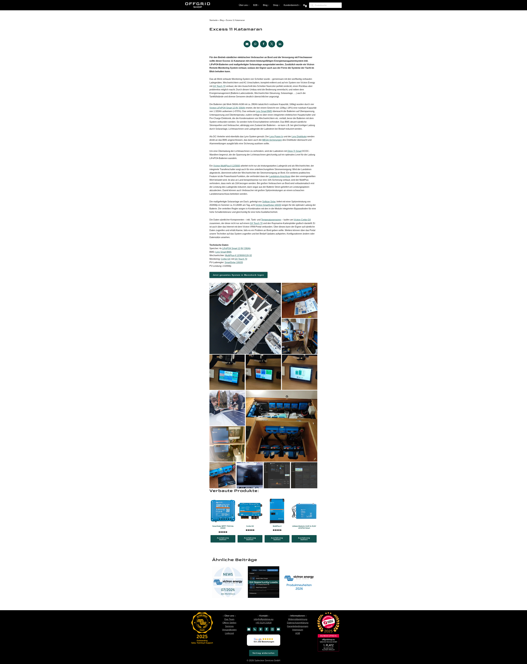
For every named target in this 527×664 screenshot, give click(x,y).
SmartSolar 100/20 (234, 262)
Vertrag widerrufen (264, 653)
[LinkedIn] (280, 43)
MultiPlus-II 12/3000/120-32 (238, 255)
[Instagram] (272, 629)
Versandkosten (229, 630)
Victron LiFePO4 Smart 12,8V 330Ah (227, 108)
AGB (297, 633)
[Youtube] (278, 629)
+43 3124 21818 (263, 623)
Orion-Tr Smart (294, 151)
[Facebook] (263, 43)
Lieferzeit (229, 633)
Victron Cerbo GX (302, 220)
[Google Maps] (261, 629)
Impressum (297, 630)
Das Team (229, 619)
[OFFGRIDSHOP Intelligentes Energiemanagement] (197, 5)
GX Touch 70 (219, 86)
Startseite (213, 20)
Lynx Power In (276, 136)
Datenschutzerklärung (297, 623)
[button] (248, 5)
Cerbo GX (226, 259)
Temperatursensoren (271, 220)
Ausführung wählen (223, 539)
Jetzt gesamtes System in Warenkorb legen (238, 275)
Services (229, 626)
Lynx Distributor (299, 136)
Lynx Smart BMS (264, 111)
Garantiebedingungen (297, 626)
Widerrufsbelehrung (297, 619)
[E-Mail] (249, 629)
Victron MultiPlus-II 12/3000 (226, 166)
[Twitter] (271, 43)
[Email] (247, 43)
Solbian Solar (268, 201)
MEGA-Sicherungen (272, 140)
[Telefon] (255, 629)
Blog (222, 20)
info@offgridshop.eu (263, 619)
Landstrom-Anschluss (279, 176)
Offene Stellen (229, 623)
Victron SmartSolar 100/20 (268, 205)
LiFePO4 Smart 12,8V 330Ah (236, 248)
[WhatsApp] (255, 43)
